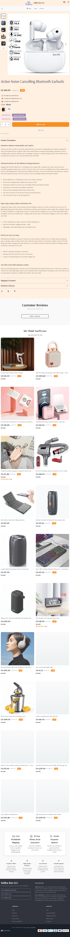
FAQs (47, 910)
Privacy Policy (15, 918)
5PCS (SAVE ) (6, 119)
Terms (25, 927)
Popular (35, 8)
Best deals (42, 8)
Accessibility (33, 927)
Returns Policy (49, 918)
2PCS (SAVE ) (6, 115)
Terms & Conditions (17, 921)
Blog (13, 910)
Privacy (28, 927)
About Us (14, 913)
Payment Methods (50, 913)
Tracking (48, 921)
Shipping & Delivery (51, 916)
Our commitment (39, 895)
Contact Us (15, 916)
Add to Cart (40, 124)
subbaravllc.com (39, 887)
